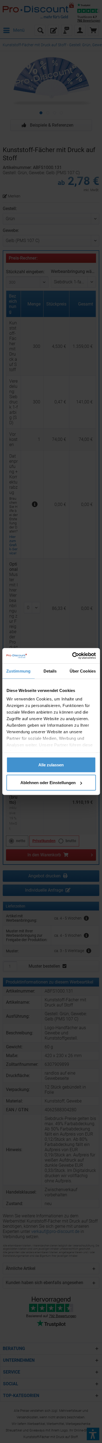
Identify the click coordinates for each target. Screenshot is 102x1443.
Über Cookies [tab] (83, 670)
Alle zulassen (51, 764)
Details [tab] (50, 670)
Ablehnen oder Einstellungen (48, 782)
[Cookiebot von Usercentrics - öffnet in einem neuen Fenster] (73, 655)
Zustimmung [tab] (18, 670)
